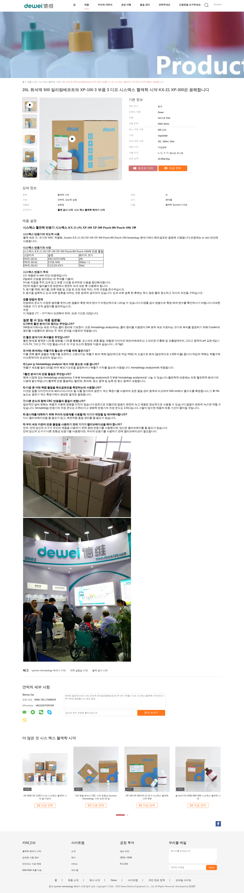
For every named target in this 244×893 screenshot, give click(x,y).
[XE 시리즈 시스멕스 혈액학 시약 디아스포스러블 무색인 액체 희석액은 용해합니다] (147, 769)
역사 (73, 857)
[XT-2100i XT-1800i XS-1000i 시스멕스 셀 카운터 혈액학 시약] (45, 769)
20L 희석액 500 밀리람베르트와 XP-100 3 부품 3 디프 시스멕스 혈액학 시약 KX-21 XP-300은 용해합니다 (112, 82)
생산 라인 (124, 851)
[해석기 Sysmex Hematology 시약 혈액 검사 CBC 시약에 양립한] (96, 769)
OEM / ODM (126, 857)
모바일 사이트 (183, 880)
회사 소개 (94, 880)
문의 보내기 (151, 712)
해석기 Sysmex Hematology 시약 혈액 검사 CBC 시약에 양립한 (96, 797)
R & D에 (124, 864)
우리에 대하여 (105, 4)
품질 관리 (145, 4)
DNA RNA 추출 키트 (32, 870)
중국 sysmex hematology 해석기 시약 (67, 886)
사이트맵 (133, 880)
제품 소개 (73, 880)
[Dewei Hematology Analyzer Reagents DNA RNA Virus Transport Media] (80, 179)
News (114, 880)
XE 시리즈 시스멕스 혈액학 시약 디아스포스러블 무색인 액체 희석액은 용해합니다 (147, 797)
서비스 (74, 864)
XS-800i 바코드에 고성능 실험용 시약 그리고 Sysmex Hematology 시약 (198, 797)
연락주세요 (164, 4)
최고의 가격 (145, 168)
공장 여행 (126, 4)
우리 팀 (74, 870)
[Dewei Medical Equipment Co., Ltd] (38, 5)
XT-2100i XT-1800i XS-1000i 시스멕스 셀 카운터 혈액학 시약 (45, 797)
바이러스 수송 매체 (31, 864)
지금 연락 (174, 168)
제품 (86, 4)
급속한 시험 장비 (30, 857)
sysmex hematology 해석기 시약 (48, 670)
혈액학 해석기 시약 (31, 851)
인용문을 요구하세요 (190, 4)
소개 (73, 851)
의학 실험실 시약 (79, 670)
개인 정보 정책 (157, 880)
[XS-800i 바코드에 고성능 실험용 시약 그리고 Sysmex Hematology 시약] (198, 769)
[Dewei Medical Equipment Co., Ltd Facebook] (218, 823)
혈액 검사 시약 (100, 670)
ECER (192, 886)
